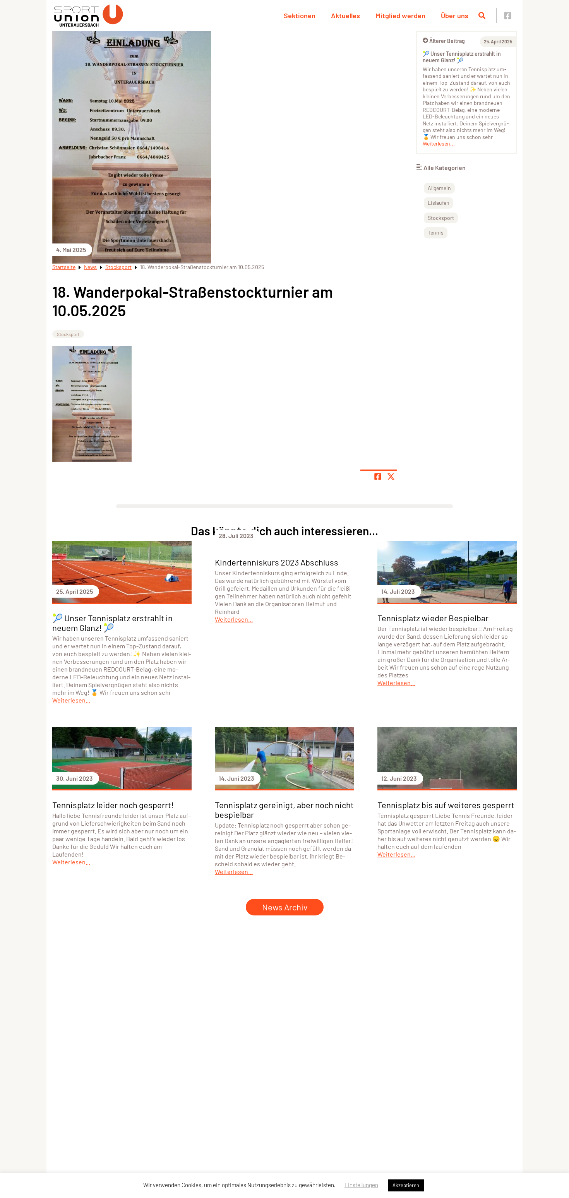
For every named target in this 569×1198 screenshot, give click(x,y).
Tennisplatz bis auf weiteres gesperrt (445, 805)
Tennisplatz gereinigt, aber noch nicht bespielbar (284, 809)
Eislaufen (438, 202)
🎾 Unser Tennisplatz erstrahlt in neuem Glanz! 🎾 (462, 57)
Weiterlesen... (439, 143)
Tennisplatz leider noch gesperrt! (113, 805)
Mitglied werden (400, 15)
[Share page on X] (391, 476)
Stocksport (118, 267)
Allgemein (439, 188)
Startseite (63, 267)
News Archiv (284, 907)
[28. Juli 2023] (284, 545)
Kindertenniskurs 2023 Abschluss (276, 562)
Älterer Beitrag (447, 41)
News (90, 267)
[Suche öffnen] (481, 15)
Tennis (436, 232)
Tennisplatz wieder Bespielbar (432, 618)
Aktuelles (345, 15)
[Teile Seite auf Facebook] (378, 476)
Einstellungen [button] (361, 1184)
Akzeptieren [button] (405, 1185)
